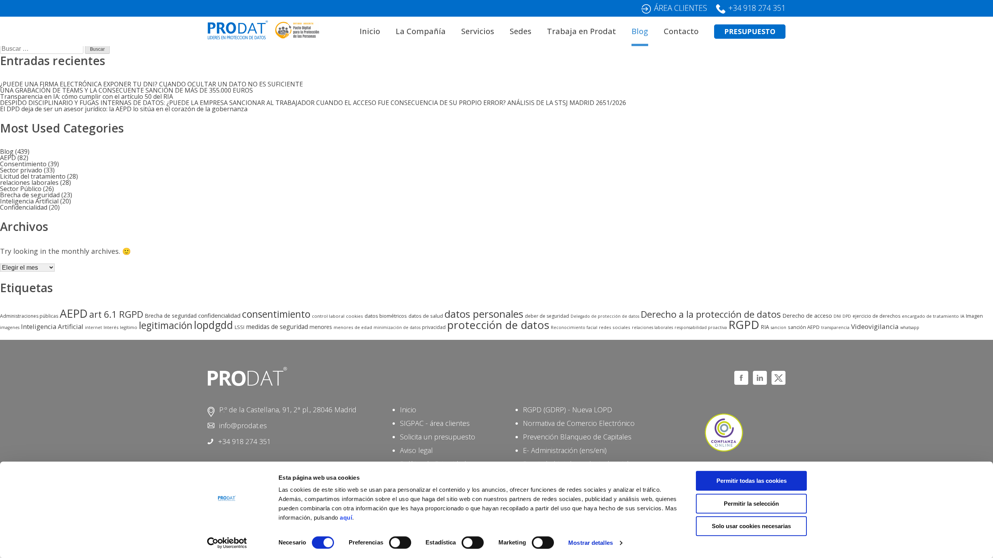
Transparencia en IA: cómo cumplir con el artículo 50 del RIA (86, 96)
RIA (765, 327)
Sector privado (21, 170)
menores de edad (353, 327)
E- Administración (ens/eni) (565, 450)
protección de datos (498, 324)
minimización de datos (397, 327)
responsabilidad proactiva (701, 327)
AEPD (8, 157)
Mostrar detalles (590, 542)
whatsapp (909, 327)
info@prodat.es (243, 425)
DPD (846, 316)
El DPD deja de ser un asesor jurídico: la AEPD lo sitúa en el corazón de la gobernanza (123, 109)
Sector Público (21, 188)
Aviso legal (416, 450)
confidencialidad (219, 315)
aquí (346, 517)
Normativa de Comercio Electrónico (579, 423)
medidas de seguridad (277, 326)
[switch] (400, 542)
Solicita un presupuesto (437, 436)
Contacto (681, 31)
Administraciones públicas (29, 316)
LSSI (239, 327)
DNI (837, 316)
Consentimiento (23, 164)
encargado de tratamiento (930, 316)
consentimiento (276, 314)
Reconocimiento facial (574, 327)
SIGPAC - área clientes (435, 423)
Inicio (370, 31)
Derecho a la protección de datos (711, 314)
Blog (639, 31)
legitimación (165, 325)
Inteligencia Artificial (29, 201)
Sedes (520, 31)
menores (321, 327)
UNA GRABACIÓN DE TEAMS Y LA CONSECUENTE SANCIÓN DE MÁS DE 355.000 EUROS (126, 90)
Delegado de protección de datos (605, 316)
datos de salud (425, 315)
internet (93, 327)
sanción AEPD (804, 327)
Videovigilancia (875, 326)
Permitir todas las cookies (751, 480)
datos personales (484, 314)
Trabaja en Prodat (581, 31)
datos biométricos (386, 315)
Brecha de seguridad (30, 195)
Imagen (974, 315)
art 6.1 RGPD (116, 314)
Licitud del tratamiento (33, 176)
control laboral (328, 316)
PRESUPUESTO (749, 31)
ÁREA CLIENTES (680, 8)
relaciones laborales (29, 182)
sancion (778, 327)
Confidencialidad (23, 207)
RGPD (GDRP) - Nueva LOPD (567, 409)
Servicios (477, 31)
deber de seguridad (547, 316)
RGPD (743, 324)
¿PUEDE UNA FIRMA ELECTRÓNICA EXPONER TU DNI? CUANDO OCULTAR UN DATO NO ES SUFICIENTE (151, 84)
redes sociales (614, 327)
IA (962, 316)
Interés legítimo (120, 327)
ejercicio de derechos (876, 316)
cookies (354, 316)
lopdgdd (213, 325)
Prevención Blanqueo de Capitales (577, 436)
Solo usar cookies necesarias (751, 526)
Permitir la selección (751, 503)
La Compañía (421, 31)
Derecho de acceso (807, 315)
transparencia (835, 327)
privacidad (434, 327)
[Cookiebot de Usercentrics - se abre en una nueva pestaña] (227, 543)
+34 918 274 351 (756, 8)
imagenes (9, 327)
